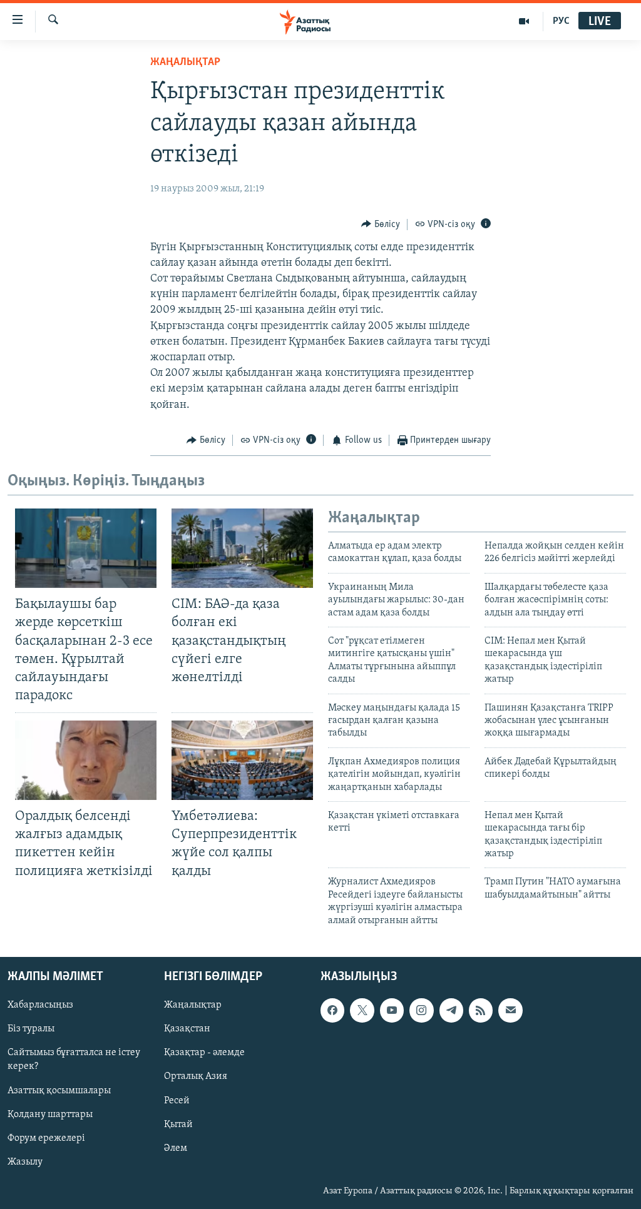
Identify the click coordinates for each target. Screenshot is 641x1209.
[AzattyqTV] (524, 21)
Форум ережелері (46, 1138)
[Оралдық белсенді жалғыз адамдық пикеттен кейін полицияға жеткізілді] (85, 760)
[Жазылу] (510, 1010)
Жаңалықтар (193, 1005)
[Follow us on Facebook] (332, 1010)
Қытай (178, 1125)
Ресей (177, 1101)
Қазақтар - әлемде (204, 1053)
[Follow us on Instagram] (421, 1010)
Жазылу (25, 1162)
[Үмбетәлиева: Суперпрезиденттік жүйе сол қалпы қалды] (242, 760)
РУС (561, 21)
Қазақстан (187, 1029)
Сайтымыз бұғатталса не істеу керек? (74, 1059)
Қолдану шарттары (50, 1115)
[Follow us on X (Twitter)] (362, 1010)
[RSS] (481, 1010)
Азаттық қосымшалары (59, 1091)
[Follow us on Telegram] (451, 1010)
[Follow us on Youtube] (392, 1010)
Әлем (175, 1148)
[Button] (380, 224)
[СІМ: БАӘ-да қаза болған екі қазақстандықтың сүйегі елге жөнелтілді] (242, 548)
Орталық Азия (195, 1077)
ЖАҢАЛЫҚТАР (185, 62)
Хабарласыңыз (40, 1005)
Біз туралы (31, 1029)
